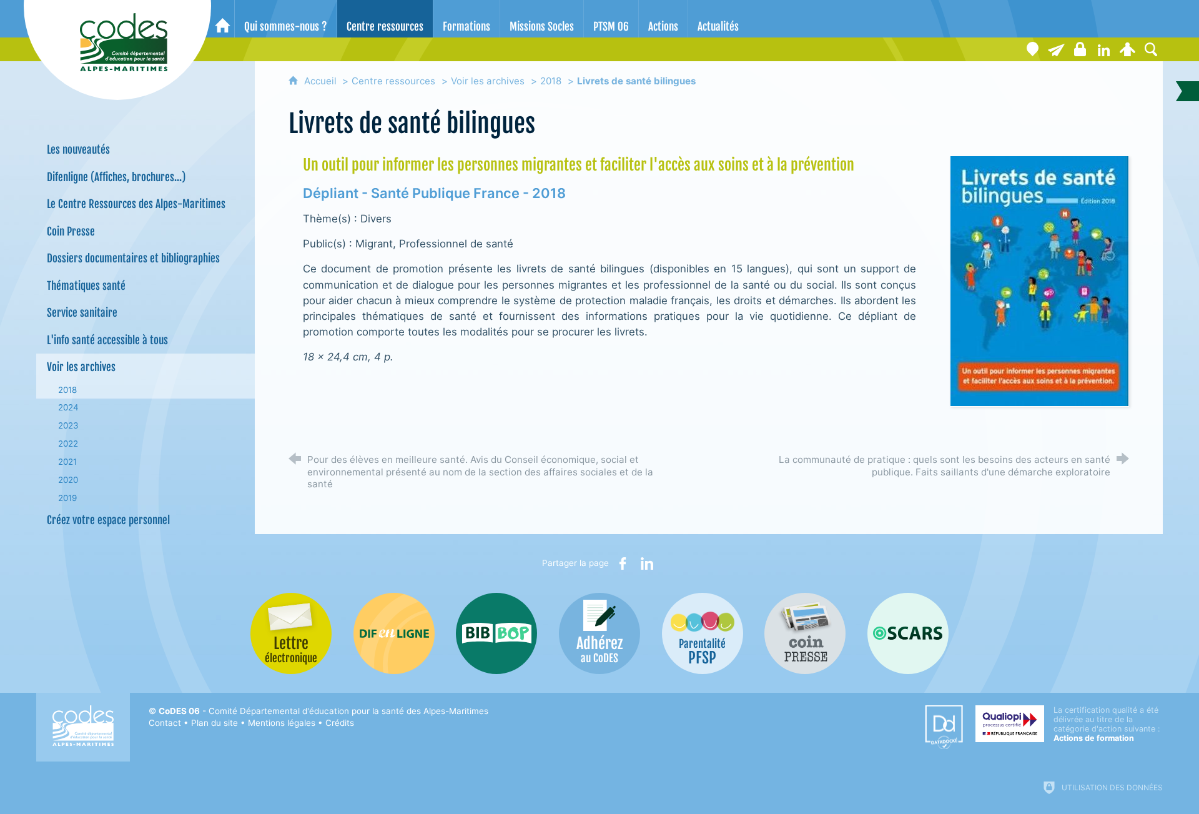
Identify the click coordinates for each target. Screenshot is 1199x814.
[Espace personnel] (1127, 49)
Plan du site (214, 723)
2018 (550, 81)
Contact (165, 723)
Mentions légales (281, 723)
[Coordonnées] (1032, 49)
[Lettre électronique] (1056, 49)
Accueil (321, 81)
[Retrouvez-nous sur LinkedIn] (1103, 49)
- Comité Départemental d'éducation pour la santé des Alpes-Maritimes (323, 711)
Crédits (339, 723)
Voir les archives (488, 81)
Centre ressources (393, 81)
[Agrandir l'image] (1039, 280)
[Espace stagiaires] (1080, 49)
